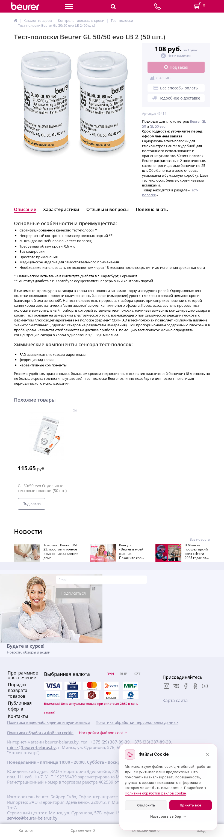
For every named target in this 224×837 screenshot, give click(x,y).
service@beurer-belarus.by (32, 818)
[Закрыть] (207, 754)
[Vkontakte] (176, 686)
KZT (137, 673)
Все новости (200, 539)
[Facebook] (186, 686)
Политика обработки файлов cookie (40, 732)
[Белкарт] (131, 695)
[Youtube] (205, 686)
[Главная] (15, 20)
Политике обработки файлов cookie (155, 793)
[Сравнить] (75, 410)
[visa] (53, 686)
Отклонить (146, 805)
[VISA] (72, 686)
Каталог (26, 830)
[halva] (92, 695)
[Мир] (131, 686)
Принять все (190, 805)
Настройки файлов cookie (103, 732)
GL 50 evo (158, 126)
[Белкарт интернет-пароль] (53, 695)
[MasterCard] (92, 686)
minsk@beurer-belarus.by (31, 747)
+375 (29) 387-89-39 (110, 742)
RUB (123, 673)
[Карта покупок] (72, 695)
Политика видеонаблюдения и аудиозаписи (48, 722)
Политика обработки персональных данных (137, 722)
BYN (110, 673)
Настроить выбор (165, 816)
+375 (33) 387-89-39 (151, 742)
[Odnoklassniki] (195, 686)
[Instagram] (167, 686)
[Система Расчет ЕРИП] (111, 686)
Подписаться (73, 593)
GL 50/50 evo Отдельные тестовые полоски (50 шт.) (42, 488)
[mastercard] (111, 695)
